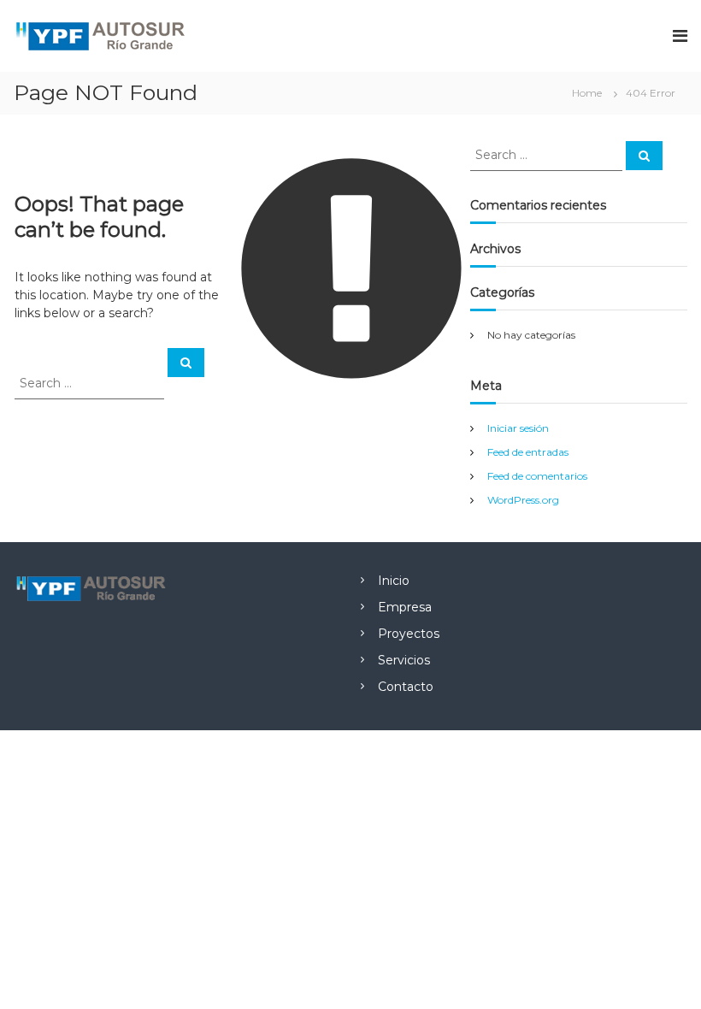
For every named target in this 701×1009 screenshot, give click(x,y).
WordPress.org (523, 499)
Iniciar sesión (518, 428)
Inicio (393, 580)
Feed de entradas (527, 451)
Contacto (405, 686)
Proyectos (408, 633)
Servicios (404, 660)
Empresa (405, 607)
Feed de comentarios (537, 475)
